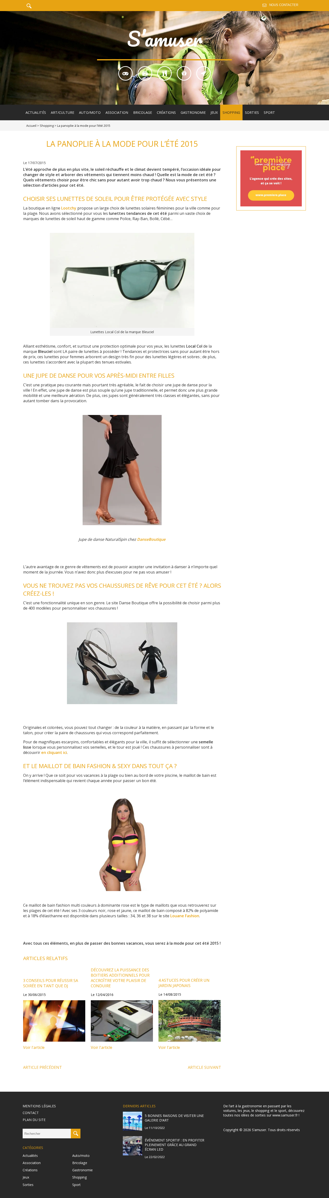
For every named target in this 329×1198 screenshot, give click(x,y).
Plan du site (34, 1119)
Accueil (31, 125)
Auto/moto (90, 112)
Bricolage (142, 112)
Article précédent (42, 1067)
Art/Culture (62, 112)
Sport (269, 112)
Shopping (231, 112)
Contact (31, 1112)
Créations (166, 112)
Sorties (252, 112)
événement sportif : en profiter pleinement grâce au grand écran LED (174, 1145)
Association (116, 112)
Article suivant (204, 1067)
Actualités (36, 112)
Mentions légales (39, 1106)
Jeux (214, 112)
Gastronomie (193, 112)
